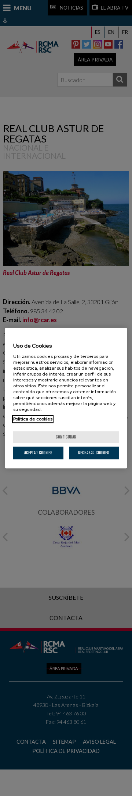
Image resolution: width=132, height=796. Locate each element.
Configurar (66, 437)
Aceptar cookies (38, 452)
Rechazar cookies (93, 452)
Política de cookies (32, 419)
